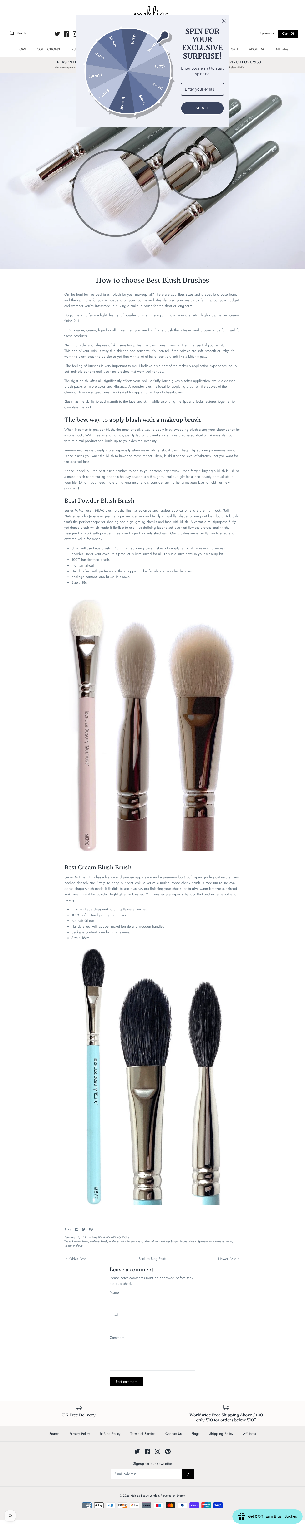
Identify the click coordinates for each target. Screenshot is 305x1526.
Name (114, 1292)
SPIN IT (202, 108)
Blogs (195, 1433)
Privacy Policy (79, 1433)
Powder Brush (187, 1241)
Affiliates (281, 49)
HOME (22, 49)
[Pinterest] (168, 1451)
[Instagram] (75, 34)
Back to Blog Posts (152, 1258)
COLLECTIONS (48, 49)
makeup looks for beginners (125, 1241)
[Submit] (188, 1474)
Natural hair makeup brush (161, 1241)
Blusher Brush (80, 1241)
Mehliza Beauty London (145, 1495)
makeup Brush (98, 1241)
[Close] (223, 21)
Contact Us (173, 1433)
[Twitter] (57, 34)
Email (114, 1315)
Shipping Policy (221, 1433)
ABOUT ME (257, 49)
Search (54, 1433)
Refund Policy (110, 1433)
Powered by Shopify (173, 1495)
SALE (235, 49)
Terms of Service (143, 1433)
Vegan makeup (73, 1245)
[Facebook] (66, 34)
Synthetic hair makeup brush (215, 1241)
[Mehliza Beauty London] (152, 14)
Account (265, 33)
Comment (117, 1337)
